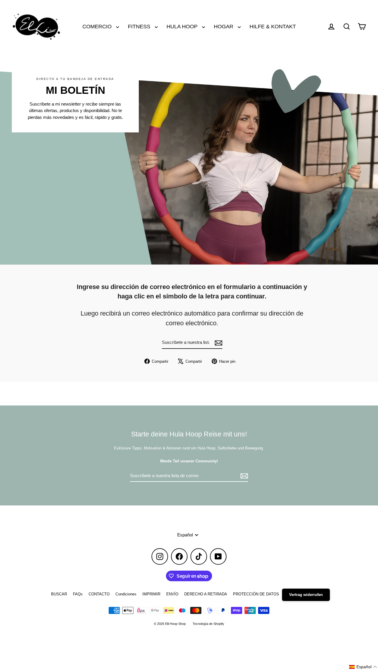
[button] (363, 667)
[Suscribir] (217, 343)
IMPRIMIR (151, 594)
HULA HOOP (183, 26)
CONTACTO (99, 594)
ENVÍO (172, 594)
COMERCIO (97, 26)
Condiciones (125, 594)
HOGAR (224, 26)
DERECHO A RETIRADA (205, 594)
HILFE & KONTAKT (273, 26)
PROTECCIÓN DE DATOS (256, 594)
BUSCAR (59, 594)
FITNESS (140, 26)
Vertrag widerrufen (306, 594)
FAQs (78, 594)
